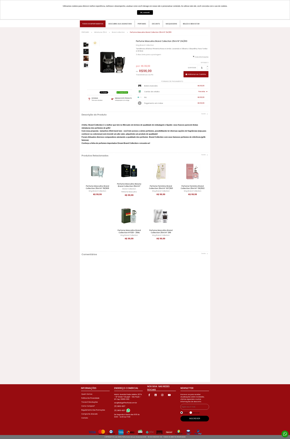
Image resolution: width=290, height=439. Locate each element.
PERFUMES (85, 32)
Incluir (185, 413)
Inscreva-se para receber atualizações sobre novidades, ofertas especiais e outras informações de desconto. (192, 398)
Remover (196, 413)
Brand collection (118, 32)
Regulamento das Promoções (93, 410)
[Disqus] (145, 288)
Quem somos (86, 394)
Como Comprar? (88, 406)
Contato (84, 418)
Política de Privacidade (90, 398)
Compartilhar (123, 92)
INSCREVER (194, 418)
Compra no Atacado (89, 414)
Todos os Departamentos (92, 24)
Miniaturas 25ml (100, 32)
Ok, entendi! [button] (145, 12)
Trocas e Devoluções (89, 402)
